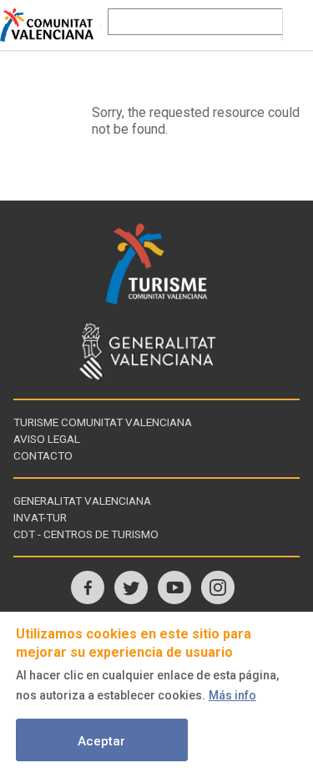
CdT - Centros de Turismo (86, 534)
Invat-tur (40, 517)
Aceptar (101, 741)
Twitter (131, 587)
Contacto (43, 455)
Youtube (174, 587)
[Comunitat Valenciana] (50, 25)
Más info (232, 695)
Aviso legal (46, 438)
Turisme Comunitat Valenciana (102, 422)
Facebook (87, 587)
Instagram (218, 587)
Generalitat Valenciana (82, 500)
